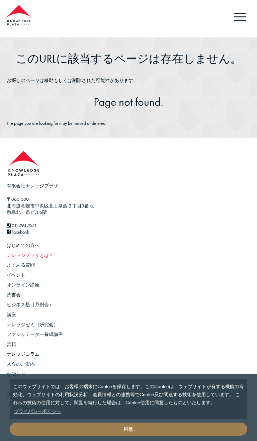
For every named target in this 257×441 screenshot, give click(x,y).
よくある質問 (21, 265)
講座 (11, 315)
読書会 (14, 295)
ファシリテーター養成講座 (35, 334)
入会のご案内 (21, 364)
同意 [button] (128, 429)
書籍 (11, 344)
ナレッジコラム (23, 354)
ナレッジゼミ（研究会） (32, 325)
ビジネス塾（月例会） (30, 304)
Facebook (20, 232)
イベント (16, 275)
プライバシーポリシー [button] (37, 411)
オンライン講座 (23, 285)
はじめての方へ (23, 245)
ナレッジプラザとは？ (30, 255)
